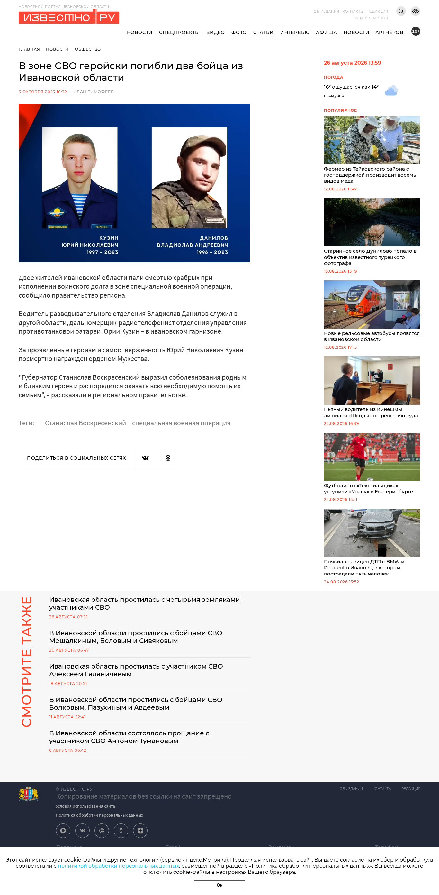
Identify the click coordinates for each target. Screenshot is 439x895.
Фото (239, 32)
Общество (88, 49)
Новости (140, 32)
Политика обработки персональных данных (99, 815)
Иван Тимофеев (93, 91)
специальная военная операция (181, 422)
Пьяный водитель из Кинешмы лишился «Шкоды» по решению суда (371, 412)
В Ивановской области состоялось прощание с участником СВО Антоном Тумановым (129, 737)
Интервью (294, 32)
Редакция (377, 11)
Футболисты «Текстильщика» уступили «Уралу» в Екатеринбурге (368, 488)
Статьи (263, 32)
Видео (215, 32)
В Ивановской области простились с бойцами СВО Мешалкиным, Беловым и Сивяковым (135, 637)
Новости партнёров (373, 32)
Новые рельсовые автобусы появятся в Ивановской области (372, 336)
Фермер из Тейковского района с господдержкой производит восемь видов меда (370, 175)
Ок (219, 885)
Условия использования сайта (85, 806)
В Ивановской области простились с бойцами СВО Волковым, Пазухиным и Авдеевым (135, 703)
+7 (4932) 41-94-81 (371, 18)
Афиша (326, 32)
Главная (29, 49)
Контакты (353, 11)
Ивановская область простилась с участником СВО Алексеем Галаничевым (136, 670)
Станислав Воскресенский (85, 422)
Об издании (326, 11)
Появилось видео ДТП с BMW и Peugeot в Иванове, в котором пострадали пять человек (364, 567)
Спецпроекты (179, 32)
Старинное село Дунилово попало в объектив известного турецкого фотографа (370, 257)
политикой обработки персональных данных (118, 866)
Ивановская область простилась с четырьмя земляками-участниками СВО (146, 603)
